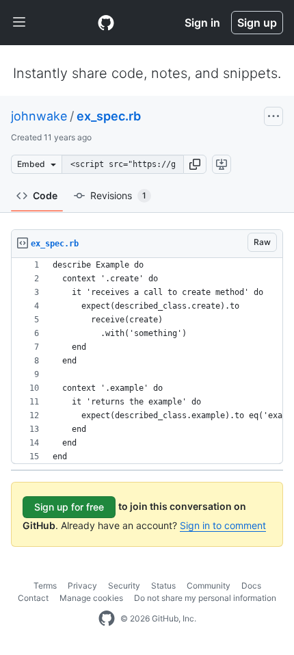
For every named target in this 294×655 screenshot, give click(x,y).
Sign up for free (69, 507)
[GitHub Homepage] (106, 619)
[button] (194, 164)
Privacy (82, 585)
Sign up (257, 22)
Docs (251, 585)
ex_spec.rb (109, 116)
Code (45, 195)
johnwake (39, 116)
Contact (33, 598)
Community (208, 585)
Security (124, 585)
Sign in (202, 22)
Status (163, 585)
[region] (147, 361)
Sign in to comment (223, 525)
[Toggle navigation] (19, 22)
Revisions (118, 195)
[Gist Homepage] (106, 22)
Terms (45, 585)
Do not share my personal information (205, 598)
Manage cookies (91, 598)
